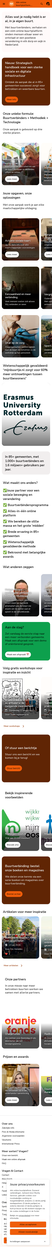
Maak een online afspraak (13, 1159)
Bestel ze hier (14, 894)
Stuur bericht (13, 768)
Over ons (7, 1124)
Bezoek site (13, 844)
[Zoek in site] (41, 4)
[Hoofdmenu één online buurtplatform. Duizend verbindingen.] (4, 4)
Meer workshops (12, 726)
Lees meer (12, 179)
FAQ (4, 1163)
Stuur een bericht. (10, 1155)
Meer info (11, 99)
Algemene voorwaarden (13, 1135)
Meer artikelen (11, 965)
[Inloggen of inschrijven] (48, 4)
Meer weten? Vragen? (15, 1151)
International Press (11, 1143)
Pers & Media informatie (13, 1131)
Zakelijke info (8, 1127)
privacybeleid (24, 1215)
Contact (5, 1175)
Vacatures (6, 1139)
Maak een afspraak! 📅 (18, 654)
